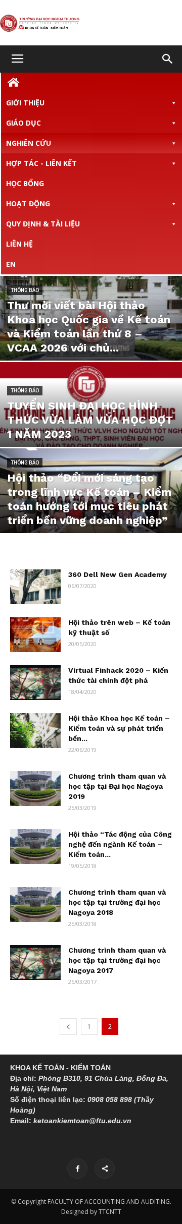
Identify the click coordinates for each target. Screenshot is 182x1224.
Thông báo (25, 290)
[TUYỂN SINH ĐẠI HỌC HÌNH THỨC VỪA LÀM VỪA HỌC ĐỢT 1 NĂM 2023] (91, 418)
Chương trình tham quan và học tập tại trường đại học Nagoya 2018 (117, 902)
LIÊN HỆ (19, 244)
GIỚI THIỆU (25, 102)
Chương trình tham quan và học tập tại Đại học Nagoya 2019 (117, 786)
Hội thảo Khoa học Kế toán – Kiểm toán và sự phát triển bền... (119, 728)
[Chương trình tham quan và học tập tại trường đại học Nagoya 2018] (35, 904)
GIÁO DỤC (23, 123)
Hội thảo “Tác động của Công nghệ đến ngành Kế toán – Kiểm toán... (120, 844)
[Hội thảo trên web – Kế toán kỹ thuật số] (35, 634)
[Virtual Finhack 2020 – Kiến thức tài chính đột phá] (35, 682)
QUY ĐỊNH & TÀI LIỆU (43, 223)
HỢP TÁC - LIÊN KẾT (41, 163)
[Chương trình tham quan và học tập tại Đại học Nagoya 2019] (35, 788)
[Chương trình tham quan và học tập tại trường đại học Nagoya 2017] (35, 962)
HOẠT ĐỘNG (28, 203)
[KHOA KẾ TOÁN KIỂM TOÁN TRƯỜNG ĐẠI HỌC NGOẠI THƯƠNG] (91, 23)
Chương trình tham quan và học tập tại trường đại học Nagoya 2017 (117, 960)
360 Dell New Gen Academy (117, 574)
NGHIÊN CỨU (28, 143)
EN (11, 264)
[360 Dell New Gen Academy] (35, 586)
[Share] (105, 1168)
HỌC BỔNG (25, 183)
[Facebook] (77, 1168)
